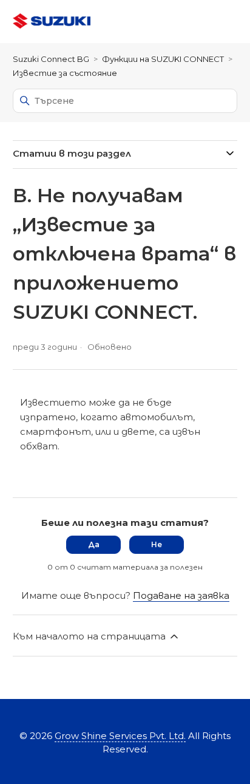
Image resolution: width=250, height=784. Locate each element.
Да (94, 544)
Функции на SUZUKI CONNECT (163, 59)
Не (156, 544)
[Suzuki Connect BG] (51, 21)
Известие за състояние (65, 73)
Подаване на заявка (181, 595)
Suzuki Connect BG (51, 59)
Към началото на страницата (90, 636)
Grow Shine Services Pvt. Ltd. (120, 735)
